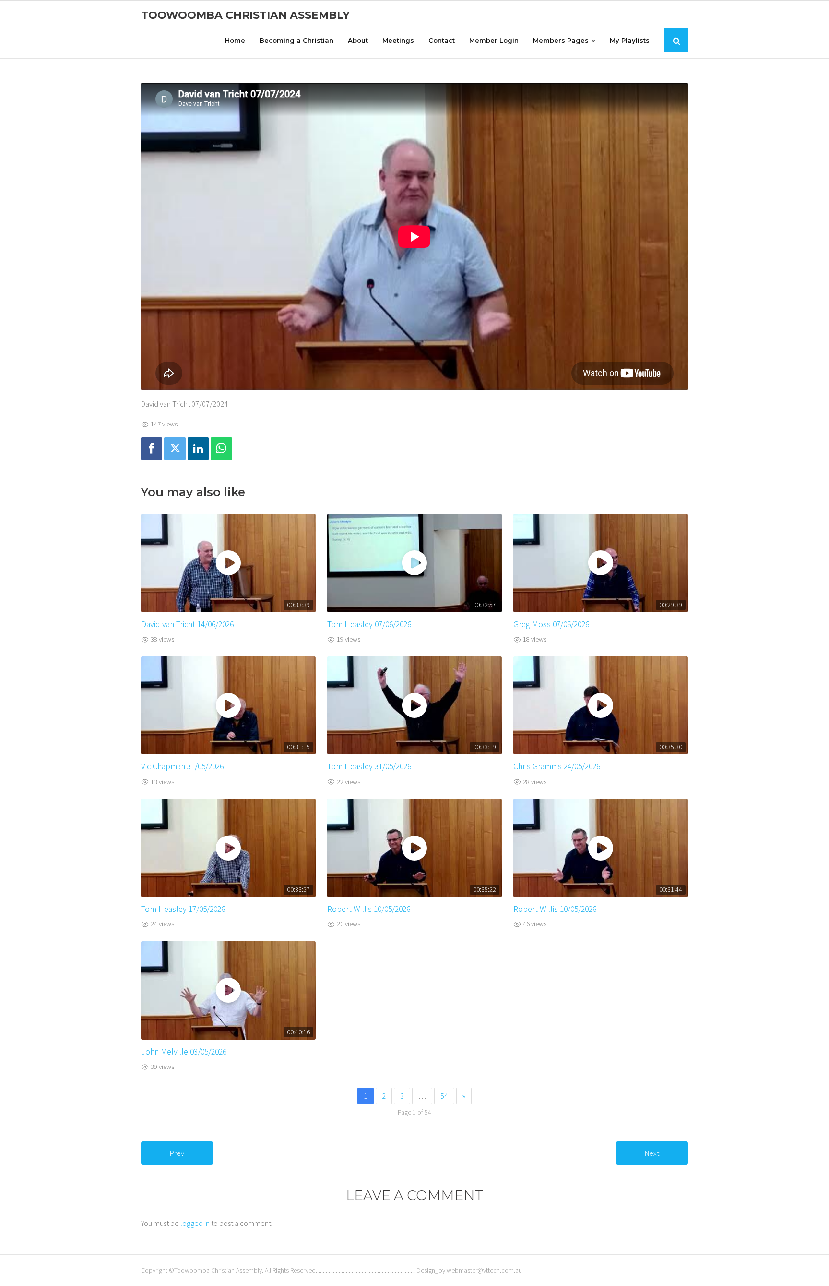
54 (444, 1096)
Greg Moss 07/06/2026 (551, 624)
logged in (195, 1223)
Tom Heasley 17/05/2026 (183, 909)
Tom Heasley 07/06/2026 (369, 624)
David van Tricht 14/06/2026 (187, 624)
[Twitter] (174, 448)
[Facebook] (151, 448)
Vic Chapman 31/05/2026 (182, 766)
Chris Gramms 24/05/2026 (556, 766)
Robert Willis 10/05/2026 (368, 909)
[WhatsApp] (221, 448)
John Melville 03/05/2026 (183, 1051)
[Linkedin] (198, 448)
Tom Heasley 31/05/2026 (369, 766)
